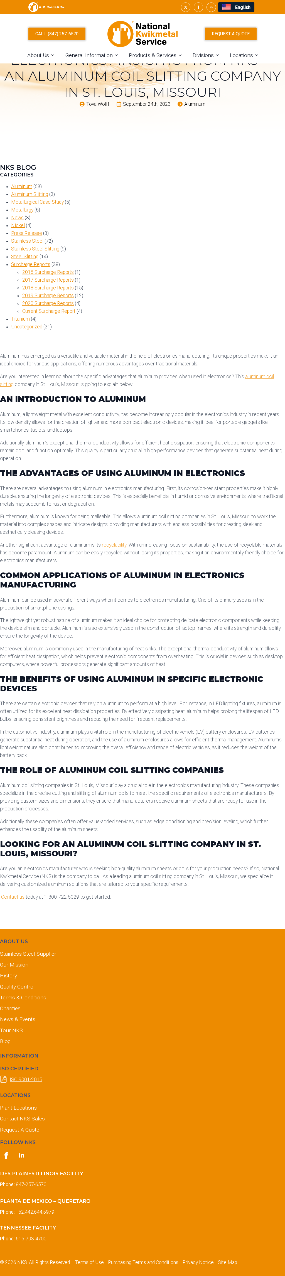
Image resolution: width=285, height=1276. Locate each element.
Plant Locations (18, 1107)
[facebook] (198, 7)
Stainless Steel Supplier (28, 954)
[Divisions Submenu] (219, 55)
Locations (241, 55)
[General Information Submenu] (118, 55)
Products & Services (152, 55)
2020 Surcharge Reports (48, 303)
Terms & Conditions (23, 997)
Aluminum (21, 186)
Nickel (18, 225)
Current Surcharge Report (48, 311)
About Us (38, 55)
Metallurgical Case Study (37, 202)
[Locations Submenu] (258, 55)
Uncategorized (26, 327)
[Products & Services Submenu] (181, 55)
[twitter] (185, 7)
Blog (5, 1041)
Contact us (12, 897)
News (17, 217)
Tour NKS (11, 1030)
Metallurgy (22, 210)
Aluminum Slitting (29, 194)
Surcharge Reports (30, 264)
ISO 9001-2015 (26, 1079)
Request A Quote (19, 1129)
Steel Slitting (24, 256)
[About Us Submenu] (54, 55)
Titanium (20, 319)
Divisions (203, 55)
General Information (89, 55)
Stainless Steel (27, 241)
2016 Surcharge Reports (48, 272)
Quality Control (17, 986)
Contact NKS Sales (22, 1118)
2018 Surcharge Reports (48, 288)
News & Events (17, 1019)
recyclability (114, 545)
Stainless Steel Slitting (35, 249)
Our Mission (14, 964)
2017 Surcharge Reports (48, 280)
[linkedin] (211, 7)
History (8, 975)
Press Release (26, 233)
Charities (10, 1008)
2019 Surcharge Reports (48, 295)
